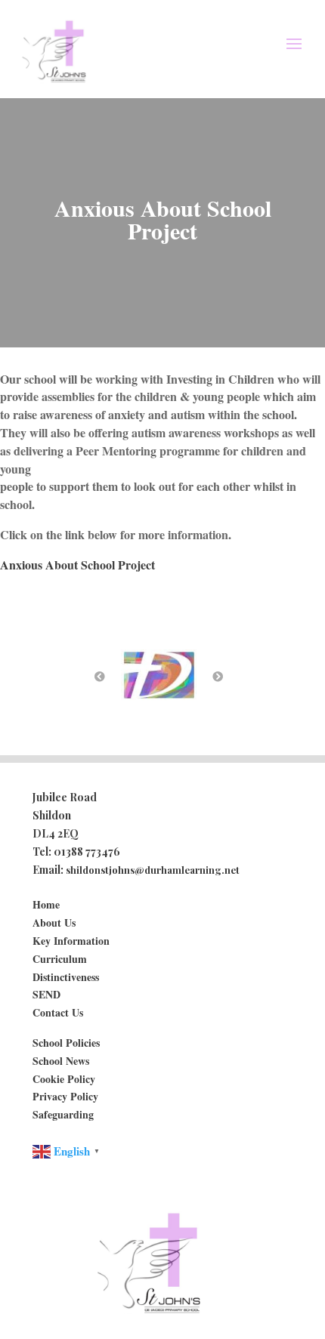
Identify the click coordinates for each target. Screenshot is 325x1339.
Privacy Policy (65, 1096)
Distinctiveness (65, 977)
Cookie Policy (63, 1079)
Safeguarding (63, 1114)
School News (60, 1061)
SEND (46, 994)
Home (46, 904)
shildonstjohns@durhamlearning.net (153, 869)
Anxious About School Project (77, 564)
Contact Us (57, 1012)
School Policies (66, 1043)
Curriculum (59, 959)
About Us (54, 922)
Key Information (71, 941)
